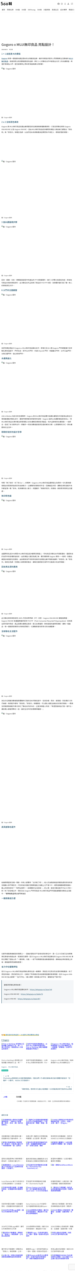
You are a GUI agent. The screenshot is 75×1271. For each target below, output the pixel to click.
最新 (3, 9)
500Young (31, 9)
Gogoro (4, 1067)
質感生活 (55, 9)
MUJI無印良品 (13, 1067)
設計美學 (63, 9)
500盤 (17, 9)
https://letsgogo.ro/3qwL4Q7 (29, 999)
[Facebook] (58, 3)
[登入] (68, 3)
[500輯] (6, 3)
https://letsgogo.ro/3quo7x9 (41, 989)
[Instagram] (61, 3)
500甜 (24, 9)
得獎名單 (10, 9)
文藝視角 (46, 9)
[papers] (65, 3)
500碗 (39, 9)
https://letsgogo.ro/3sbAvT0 (32, 994)
